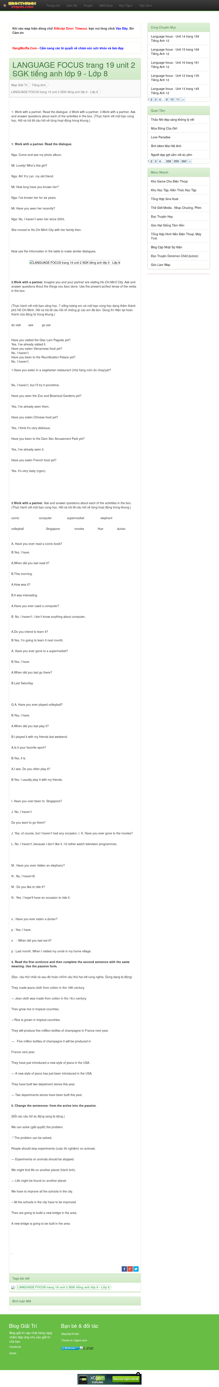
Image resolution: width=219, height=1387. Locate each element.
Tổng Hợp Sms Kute (164, 199)
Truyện (88, 5)
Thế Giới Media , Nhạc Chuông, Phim (176, 207)
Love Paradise (160, 137)
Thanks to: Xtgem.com (74, 1340)
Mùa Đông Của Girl (164, 128)
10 (172, 99)
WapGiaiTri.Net (70, 1334)
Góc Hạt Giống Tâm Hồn (167, 225)
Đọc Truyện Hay (162, 216)
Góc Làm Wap (160, 264)
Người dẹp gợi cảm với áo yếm (171, 154)
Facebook (15, 1346)
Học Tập (124, 5)
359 (176, 161)
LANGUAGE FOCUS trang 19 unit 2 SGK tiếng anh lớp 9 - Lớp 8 (63, 1287)
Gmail (12, 1353)
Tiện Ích (144, 5)
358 (168, 161)
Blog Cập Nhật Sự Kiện (166, 247)
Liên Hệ (72, 5)
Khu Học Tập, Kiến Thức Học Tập (173, 190)
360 (183, 161)
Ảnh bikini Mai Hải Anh (166, 146)
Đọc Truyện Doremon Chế (168, 256)
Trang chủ (53, 5)
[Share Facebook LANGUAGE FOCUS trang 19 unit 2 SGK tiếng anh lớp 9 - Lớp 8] (124, 1268)
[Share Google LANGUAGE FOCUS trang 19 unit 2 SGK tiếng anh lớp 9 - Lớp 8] (130, 1268)
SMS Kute (106, 5)
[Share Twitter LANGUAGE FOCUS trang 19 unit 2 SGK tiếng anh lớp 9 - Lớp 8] (136, 1268)
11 (178, 99)
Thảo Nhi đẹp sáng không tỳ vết (172, 119)
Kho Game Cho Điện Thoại (169, 181)
